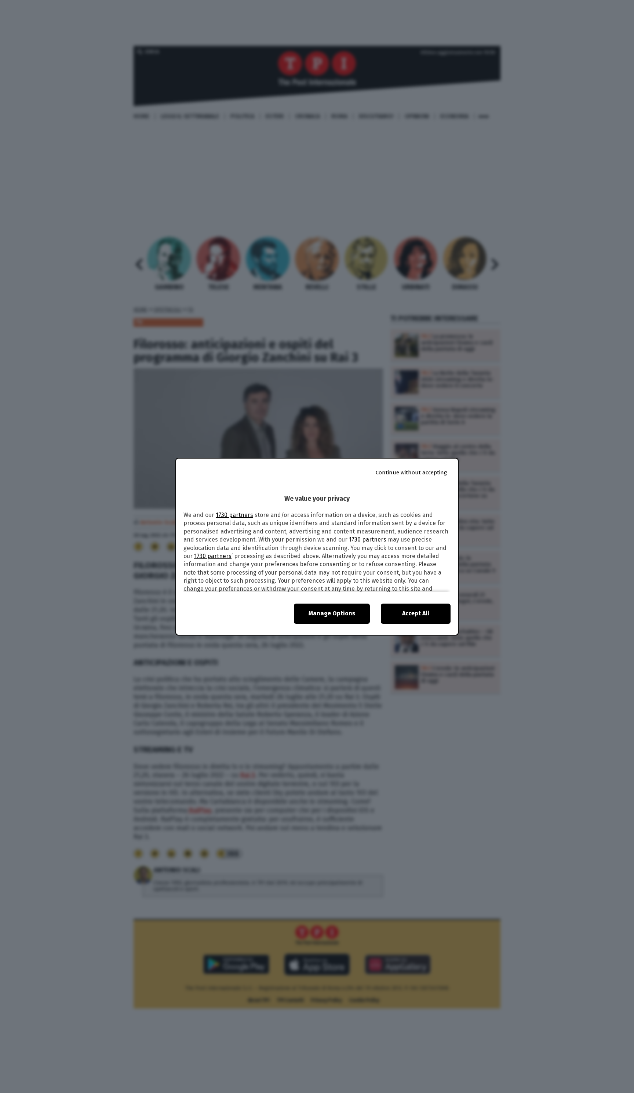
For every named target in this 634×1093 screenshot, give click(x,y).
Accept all (415, 613)
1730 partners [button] (234, 514)
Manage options (332, 613)
